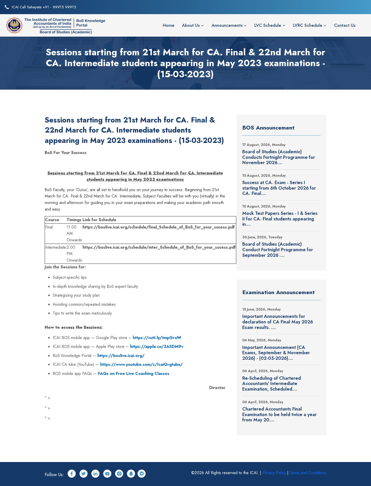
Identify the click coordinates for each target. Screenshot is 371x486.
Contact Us (344, 25)
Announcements (227, 25)
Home (168, 25)
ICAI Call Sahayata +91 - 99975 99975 (44, 7)
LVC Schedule (267, 25)
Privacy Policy (274, 473)
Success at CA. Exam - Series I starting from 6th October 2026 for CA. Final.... (279, 188)
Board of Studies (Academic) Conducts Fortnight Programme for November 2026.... (278, 157)
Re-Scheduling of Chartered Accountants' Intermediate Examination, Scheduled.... (271, 384)
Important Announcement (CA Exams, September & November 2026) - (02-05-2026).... (276, 353)
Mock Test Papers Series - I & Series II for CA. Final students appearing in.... (279, 219)
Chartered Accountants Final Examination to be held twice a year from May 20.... (279, 414)
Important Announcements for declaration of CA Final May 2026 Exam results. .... (277, 322)
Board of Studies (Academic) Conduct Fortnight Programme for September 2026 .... (277, 250)
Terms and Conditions (308, 473)
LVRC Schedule (307, 25)
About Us (191, 25)
